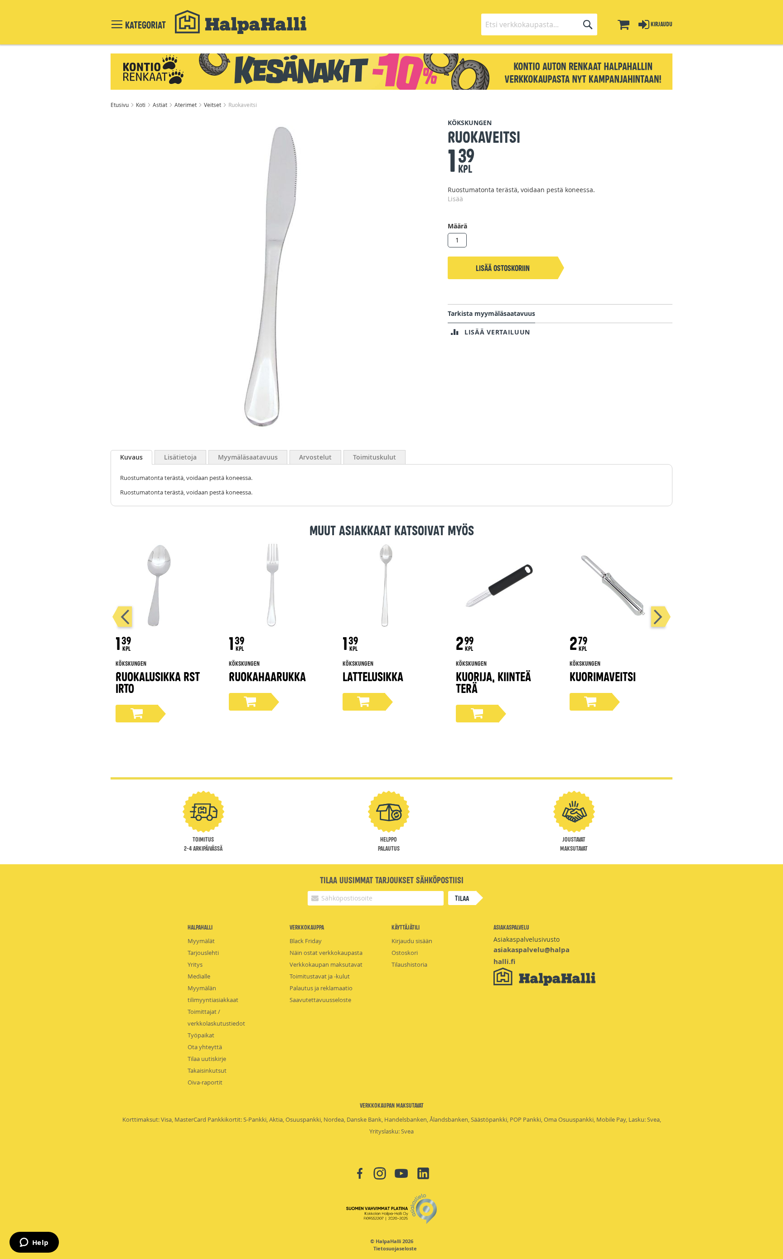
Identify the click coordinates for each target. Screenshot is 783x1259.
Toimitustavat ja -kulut (320, 976)
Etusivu (120, 104)
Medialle (199, 976)
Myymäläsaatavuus (248, 457)
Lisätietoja (180, 457)
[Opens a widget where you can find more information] (34, 1243)
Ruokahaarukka (267, 676)
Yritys (195, 964)
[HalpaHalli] (240, 22)
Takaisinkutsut (207, 1070)
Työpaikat (201, 1035)
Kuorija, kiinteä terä (493, 681)
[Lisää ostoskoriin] (137, 713)
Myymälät (201, 941)
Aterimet (186, 104)
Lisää (455, 198)
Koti (141, 104)
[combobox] (539, 24)
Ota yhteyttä (205, 1047)
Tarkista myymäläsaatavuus (491, 313)
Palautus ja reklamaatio (321, 988)
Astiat (161, 104)
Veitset (213, 104)
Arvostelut (315, 457)
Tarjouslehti (203, 953)
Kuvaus (131, 457)
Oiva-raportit (205, 1082)
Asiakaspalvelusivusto (526, 939)
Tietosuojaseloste (395, 1248)
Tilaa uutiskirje (207, 1059)
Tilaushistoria (409, 964)
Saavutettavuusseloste (320, 1000)
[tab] (131, 457)
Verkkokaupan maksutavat (326, 964)
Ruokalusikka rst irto (158, 681)
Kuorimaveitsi (603, 676)
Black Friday (306, 941)
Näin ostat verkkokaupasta (326, 953)
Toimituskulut (374, 457)
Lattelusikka (373, 676)
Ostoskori (405, 953)
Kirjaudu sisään (412, 941)
